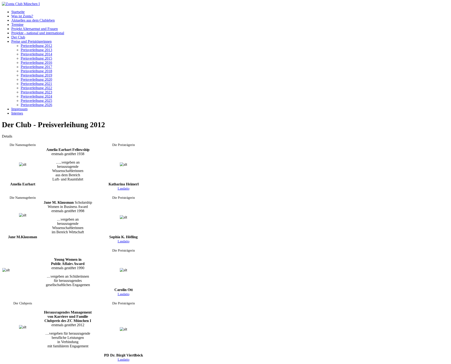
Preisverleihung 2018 (36, 71)
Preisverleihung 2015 (36, 58)
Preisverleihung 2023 (36, 92)
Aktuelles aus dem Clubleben (33, 20)
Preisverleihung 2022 (36, 88)
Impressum (19, 109)
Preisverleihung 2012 (36, 46)
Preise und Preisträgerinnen (31, 41)
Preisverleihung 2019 (36, 75)
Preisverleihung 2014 (36, 54)
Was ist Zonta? (22, 16)
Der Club (18, 37)
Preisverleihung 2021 (36, 84)
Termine (17, 25)
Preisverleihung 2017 (36, 67)
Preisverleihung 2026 (36, 105)
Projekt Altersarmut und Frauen (34, 29)
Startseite (18, 12)
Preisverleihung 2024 (36, 96)
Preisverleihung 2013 (36, 50)
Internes (17, 113)
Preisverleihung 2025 (36, 101)
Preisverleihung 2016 (36, 63)
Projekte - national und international (37, 33)
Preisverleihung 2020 (36, 79)
